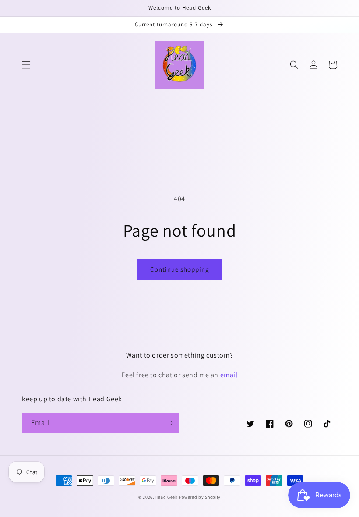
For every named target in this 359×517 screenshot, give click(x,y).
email (229, 374)
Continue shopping (179, 269)
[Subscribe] (169, 423)
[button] (26, 64)
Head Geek (167, 497)
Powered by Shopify (200, 497)
